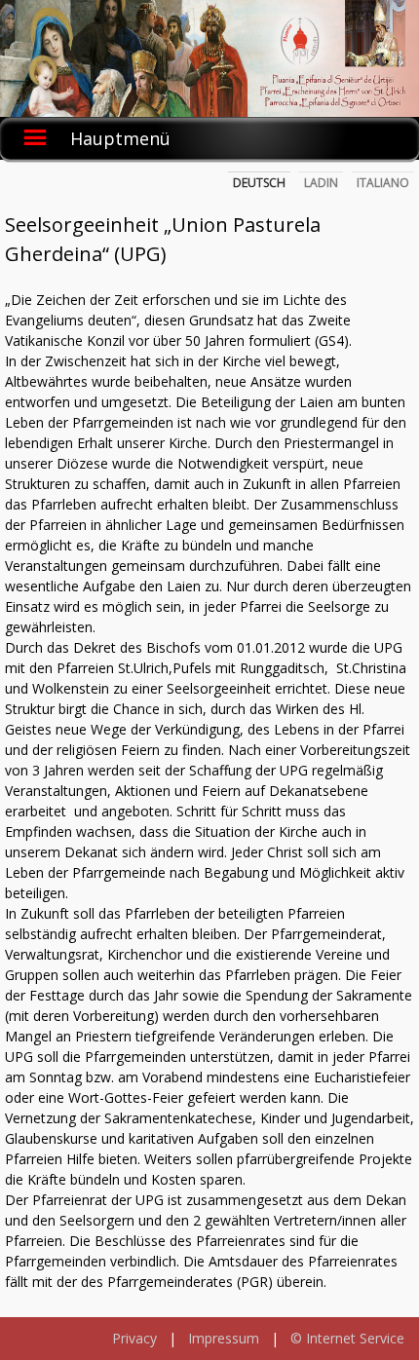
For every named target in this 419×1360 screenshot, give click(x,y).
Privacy (134, 1338)
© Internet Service (347, 1338)
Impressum (223, 1338)
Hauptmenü (120, 138)
